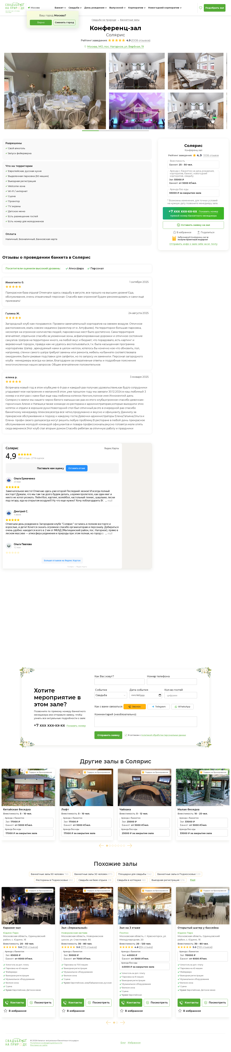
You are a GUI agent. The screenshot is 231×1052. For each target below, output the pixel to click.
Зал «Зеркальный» (74, 927)
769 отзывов (30, 947)
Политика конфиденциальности (46, 1043)
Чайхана (125, 809)
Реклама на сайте (38, 1045)
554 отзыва (146, 947)
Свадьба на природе (104, 20)
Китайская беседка (17, 809)
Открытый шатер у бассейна (198, 927)
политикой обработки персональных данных (163, 735)
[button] (101, 845)
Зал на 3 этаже (129, 927)
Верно (41, 22)
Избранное (134, 1042)
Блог (123, 1042)
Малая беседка (188, 809)
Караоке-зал (12, 927)
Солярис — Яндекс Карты (77, 567)
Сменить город (64, 22)
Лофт (65, 809)
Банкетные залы (129, 20)
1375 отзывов (88, 947)
